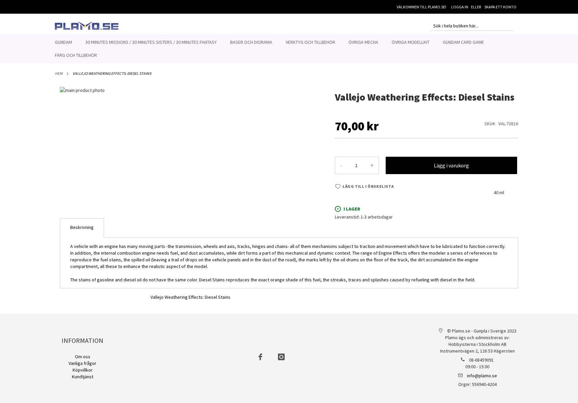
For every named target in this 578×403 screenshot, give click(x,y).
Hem (59, 73)
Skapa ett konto (500, 6)
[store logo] (86, 26)
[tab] (82, 228)
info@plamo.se (482, 376)
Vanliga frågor (82, 363)
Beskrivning (82, 227)
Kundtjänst (82, 377)
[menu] (289, 49)
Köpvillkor (83, 370)
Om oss (82, 357)
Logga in (459, 6)
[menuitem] (63, 42)
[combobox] (472, 26)
